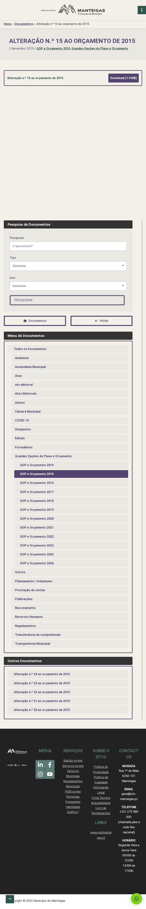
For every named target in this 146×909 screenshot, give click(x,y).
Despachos (23, 429)
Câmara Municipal (27, 411)
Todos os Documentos (30, 349)
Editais (20, 438)
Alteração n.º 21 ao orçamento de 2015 (42, 701)
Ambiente (22, 358)
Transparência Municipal (32, 643)
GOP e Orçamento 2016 (37, 483)
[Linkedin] (40, 764)
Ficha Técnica (101, 798)
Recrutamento (25, 608)
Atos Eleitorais (25, 393)
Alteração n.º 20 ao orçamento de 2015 (42, 710)
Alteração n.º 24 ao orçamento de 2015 (42, 674)
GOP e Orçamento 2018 (37, 501)
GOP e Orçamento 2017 (37, 492)
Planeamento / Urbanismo (33, 581)
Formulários (24, 447)
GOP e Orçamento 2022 (37, 536)
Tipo (13, 258)
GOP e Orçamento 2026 (37, 563)
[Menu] (142, 10)
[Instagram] (40, 774)
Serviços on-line (73, 766)
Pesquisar (17, 238)
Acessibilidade (100, 803)
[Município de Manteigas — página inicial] (73, 10)
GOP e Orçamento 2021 (37, 527)
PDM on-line (73, 791)
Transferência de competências (38, 635)
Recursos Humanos (29, 617)
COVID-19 (22, 420)
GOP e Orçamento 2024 (37, 554)
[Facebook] (50, 764)
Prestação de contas (30, 590)
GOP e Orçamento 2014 (37, 465)
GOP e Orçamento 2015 (53, 48)
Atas (18, 376)
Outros (20, 572)
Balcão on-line (73, 760)
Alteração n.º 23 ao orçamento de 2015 (42, 683)
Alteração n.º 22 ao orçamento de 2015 (42, 692)
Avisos (20, 402)
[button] (136, 898)
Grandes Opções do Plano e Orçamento (99, 48)
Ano (12, 278)
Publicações (24, 599)
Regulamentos (25, 626)
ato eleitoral (24, 384)
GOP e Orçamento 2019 (37, 510)
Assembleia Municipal (30, 367)
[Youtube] (50, 774)
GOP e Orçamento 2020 (37, 518)
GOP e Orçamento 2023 (37, 545)
